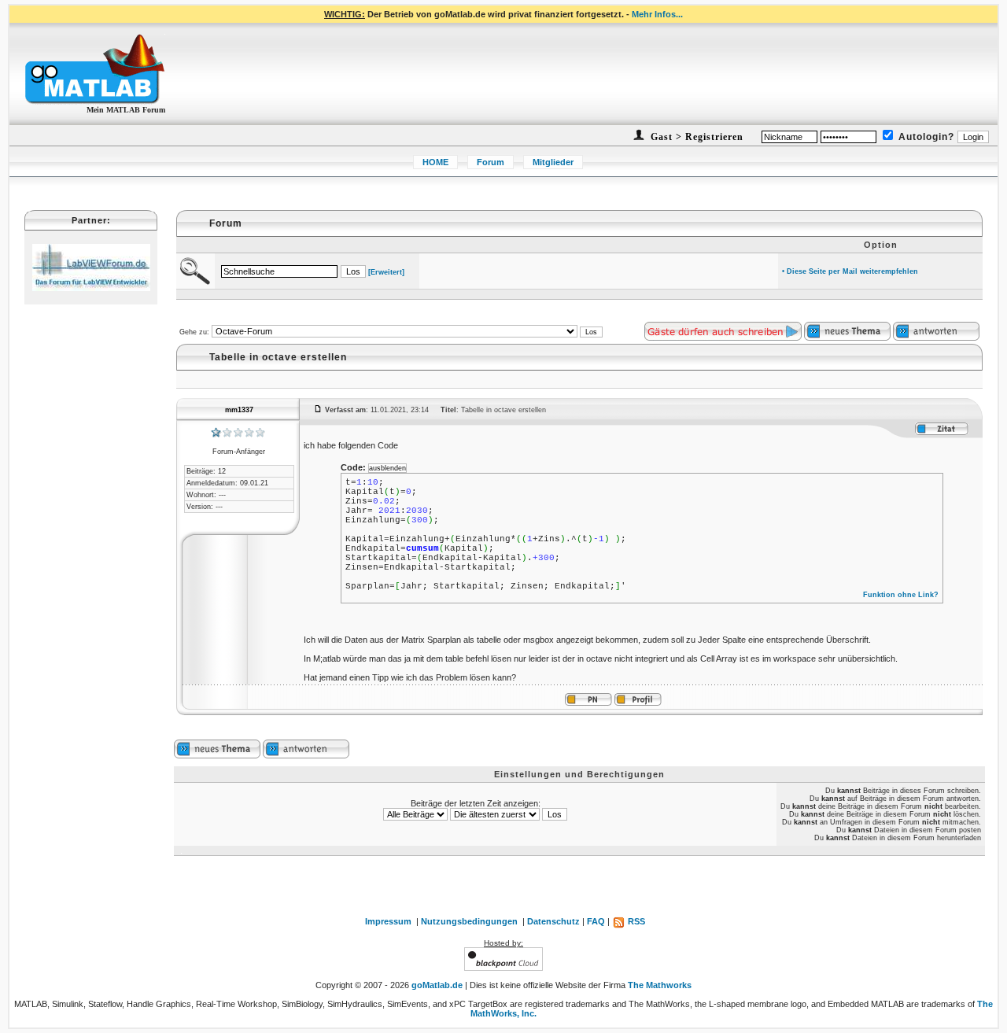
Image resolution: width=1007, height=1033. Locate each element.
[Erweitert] (386, 272)
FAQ (596, 921)
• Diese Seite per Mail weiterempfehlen (850, 271)
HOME (435, 162)
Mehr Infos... (657, 14)
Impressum (388, 921)
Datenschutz (553, 921)
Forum (490, 162)
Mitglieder (553, 162)
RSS (635, 921)
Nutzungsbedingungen (469, 921)
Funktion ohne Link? (901, 595)
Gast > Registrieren (695, 136)
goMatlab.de (437, 985)
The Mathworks (660, 985)
